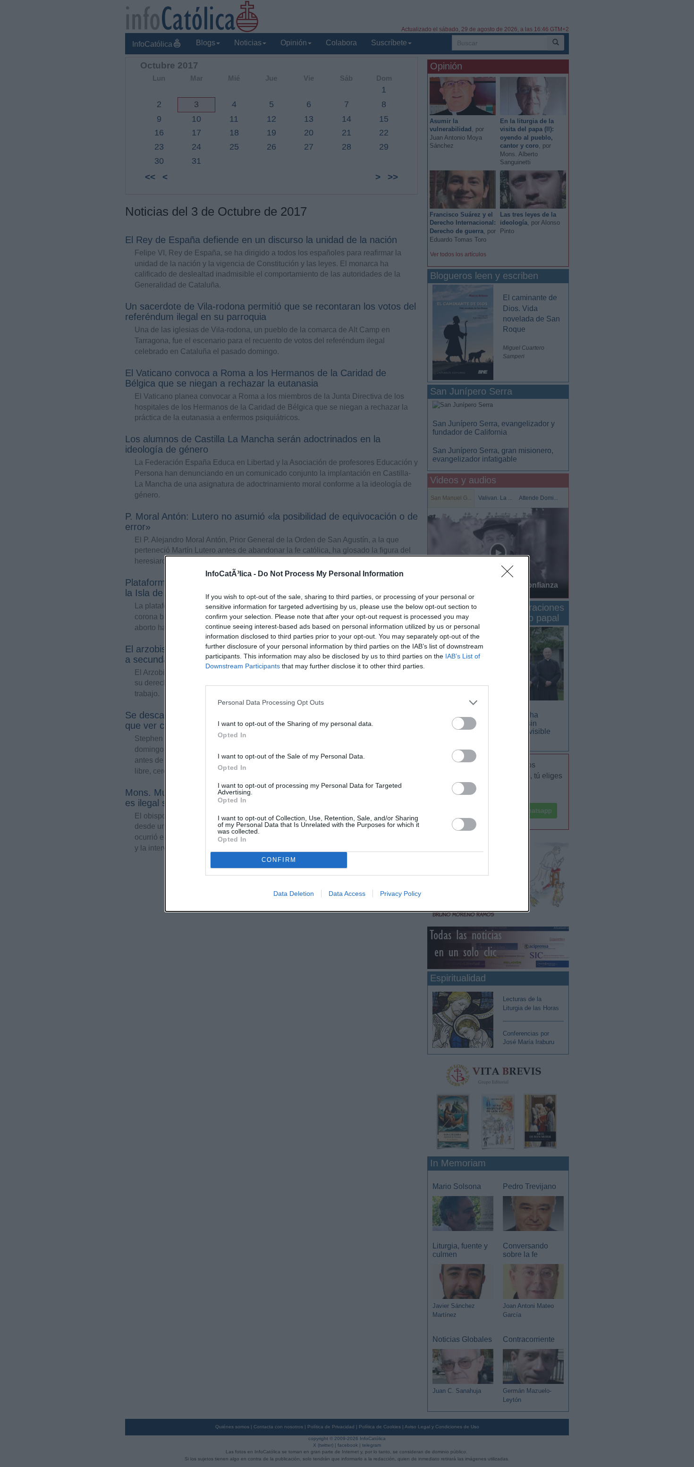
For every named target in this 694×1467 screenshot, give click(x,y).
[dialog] (347, 733)
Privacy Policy (400, 893)
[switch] (464, 723)
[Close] (510, 574)
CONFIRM (279, 859)
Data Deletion (293, 893)
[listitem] (347, 703)
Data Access (347, 893)
